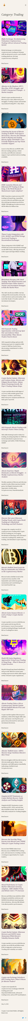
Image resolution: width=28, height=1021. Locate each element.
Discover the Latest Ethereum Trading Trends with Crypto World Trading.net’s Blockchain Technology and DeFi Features (13, 521)
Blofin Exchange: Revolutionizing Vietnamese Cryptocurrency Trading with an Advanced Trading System (13, 42)
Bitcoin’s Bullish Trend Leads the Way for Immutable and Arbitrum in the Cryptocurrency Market (13, 569)
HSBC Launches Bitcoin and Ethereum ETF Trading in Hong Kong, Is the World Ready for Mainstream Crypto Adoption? (12, 188)
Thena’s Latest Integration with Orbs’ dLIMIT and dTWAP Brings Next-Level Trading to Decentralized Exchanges (13, 237)
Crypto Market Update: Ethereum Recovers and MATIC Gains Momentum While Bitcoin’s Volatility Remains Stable (13, 935)
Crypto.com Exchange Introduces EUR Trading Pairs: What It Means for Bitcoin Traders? (13, 979)
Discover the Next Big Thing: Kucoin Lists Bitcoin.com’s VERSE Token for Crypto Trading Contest (13, 841)
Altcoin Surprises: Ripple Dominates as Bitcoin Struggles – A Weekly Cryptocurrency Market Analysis (13, 474)
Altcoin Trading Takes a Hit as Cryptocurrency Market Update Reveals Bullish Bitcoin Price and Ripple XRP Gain (13, 706)
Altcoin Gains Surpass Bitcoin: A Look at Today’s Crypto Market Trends (13, 615)
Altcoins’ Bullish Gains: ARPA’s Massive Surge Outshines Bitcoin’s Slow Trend (13, 753)
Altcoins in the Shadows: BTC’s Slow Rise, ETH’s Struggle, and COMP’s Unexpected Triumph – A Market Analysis (13, 89)
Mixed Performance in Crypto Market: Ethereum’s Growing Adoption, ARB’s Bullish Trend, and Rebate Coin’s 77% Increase (12, 888)
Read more (4, 63)
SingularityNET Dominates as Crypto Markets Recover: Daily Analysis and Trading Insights (12, 798)
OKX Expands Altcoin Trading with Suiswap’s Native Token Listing (13, 428)
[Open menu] (26, 5)
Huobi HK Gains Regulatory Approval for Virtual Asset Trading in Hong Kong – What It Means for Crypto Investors (13, 661)
